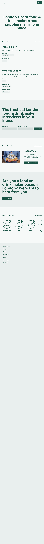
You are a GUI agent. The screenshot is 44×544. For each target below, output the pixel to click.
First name (5, 126)
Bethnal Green (6, 86)
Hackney (5, 60)
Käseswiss (30, 150)
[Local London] (11, 3)
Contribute (6, 260)
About (5, 257)
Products (6, 254)
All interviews (38, 146)
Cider (4, 81)
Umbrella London (11, 70)
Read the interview (31, 163)
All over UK (6, 91)
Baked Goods (6, 55)
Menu (39, 2)
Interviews (6, 246)
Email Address (22, 126)
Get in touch (7, 198)
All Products (38, 215)
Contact (5, 263)
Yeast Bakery (9, 46)
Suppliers (6, 249)
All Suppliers (38, 41)
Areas (5, 251)
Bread (12, 55)
